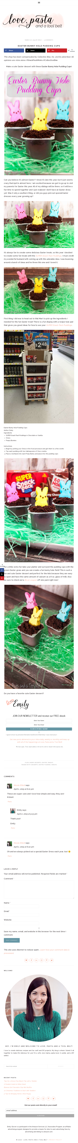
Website (7, 920)
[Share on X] (2, 574)
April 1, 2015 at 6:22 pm (24, 847)
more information (51, 735)
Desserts (38, 762)
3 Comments (48, 40)
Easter (44, 762)
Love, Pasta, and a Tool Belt (39, 20)
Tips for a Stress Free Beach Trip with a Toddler (20, 1081)
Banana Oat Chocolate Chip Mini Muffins (18, 1087)
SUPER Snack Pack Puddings (48, 256)
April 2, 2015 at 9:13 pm (27, 814)
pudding (47, 764)
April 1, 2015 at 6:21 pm (24, 789)
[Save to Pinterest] (2, 578)
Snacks (50, 762)
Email (7, 911)
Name (7, 903)
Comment (9, 879)
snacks (54, 764)
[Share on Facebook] (2, 570)
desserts (34, 764)
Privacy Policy (55, 1140)
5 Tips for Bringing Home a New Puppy (17, 1094)
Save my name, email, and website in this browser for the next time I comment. (35, 933)
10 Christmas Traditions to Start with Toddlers (19, 1090)
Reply (10, 801)
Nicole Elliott (19, 785)
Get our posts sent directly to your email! (41, 1105)
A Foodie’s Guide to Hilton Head (15, 1084)
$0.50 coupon (31, 580)
